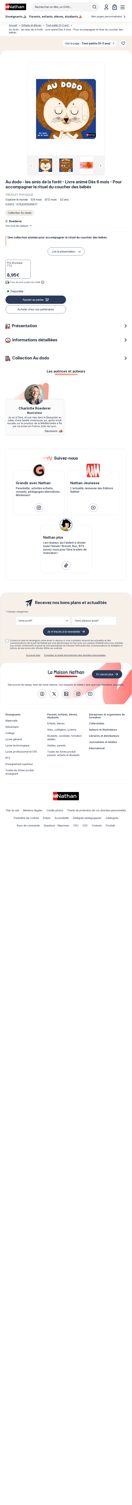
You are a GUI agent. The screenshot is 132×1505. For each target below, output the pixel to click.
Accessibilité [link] (62, 817)
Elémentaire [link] (12, 726)
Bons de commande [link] (28, 825)
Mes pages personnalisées (107, 16)
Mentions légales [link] (32, 810)
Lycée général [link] (14, 739)
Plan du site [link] (12, 810)
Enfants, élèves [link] (56, 723)
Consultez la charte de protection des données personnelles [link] (75, 655)
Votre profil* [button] (25, 620)
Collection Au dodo (20, 212)
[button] (66, 109)
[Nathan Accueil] (16, 7)
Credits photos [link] (55, 810)
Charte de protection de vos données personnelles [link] (96, 810)
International (97, 748)
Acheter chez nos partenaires (35, 309)
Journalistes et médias (103, 742)
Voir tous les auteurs (17, 225)
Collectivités (96, 723)
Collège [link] (10, 733)
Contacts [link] (97, 825)
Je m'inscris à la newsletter (63, 631)
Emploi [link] (47, 817)
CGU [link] (75, 825)
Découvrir (51, 431)
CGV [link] (85, 825)
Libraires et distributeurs (104, 735)
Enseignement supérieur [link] (19, 764)
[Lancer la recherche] (94, 7)
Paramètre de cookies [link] (26, 817)
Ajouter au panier (33, 299)
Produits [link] (110, 825)
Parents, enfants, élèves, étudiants (62, 716)
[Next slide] (101, 166)
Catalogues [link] (112, 817)
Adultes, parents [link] (56, 745)
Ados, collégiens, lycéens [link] (61, 729)
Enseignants (13, 714)
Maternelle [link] (12, 720)
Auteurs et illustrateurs (103, 729)
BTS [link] (8, 757)
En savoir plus (33, 655)
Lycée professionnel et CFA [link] (21, 751)
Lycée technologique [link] (18, 745)
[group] (45, 165)
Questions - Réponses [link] (56, 825)
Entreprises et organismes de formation (107, 716)
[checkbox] (7, 640)
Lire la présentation (63, 251)
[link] (39, 507)
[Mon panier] (114, 6)
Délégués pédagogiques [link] (87, 817)
